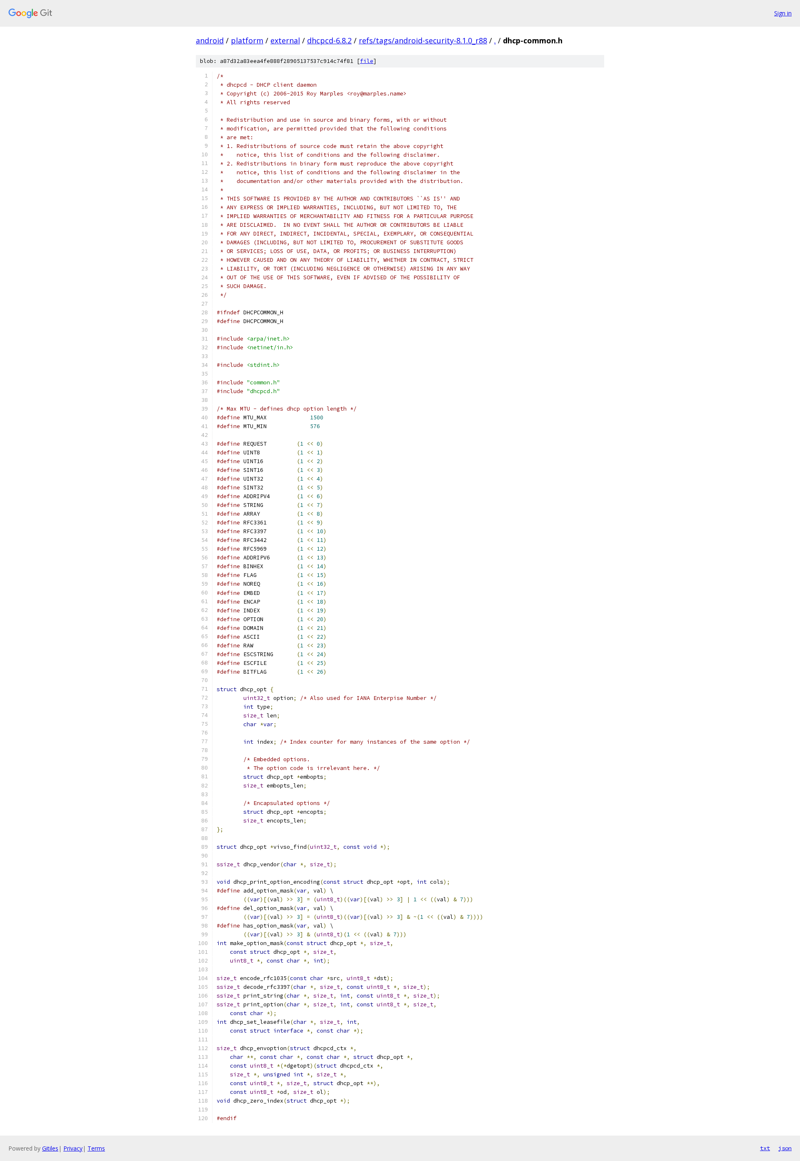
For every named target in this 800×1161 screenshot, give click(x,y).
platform (247, 40)
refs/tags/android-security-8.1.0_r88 (423, 40)
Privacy (72, 1148)
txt (765, 1148)
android (210, 40)
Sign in (783, 13)
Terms (96, 1148)
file (366, 61)
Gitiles (50, 1148)
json (785, 1148)
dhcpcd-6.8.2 (329, 40)
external (285, 40)
